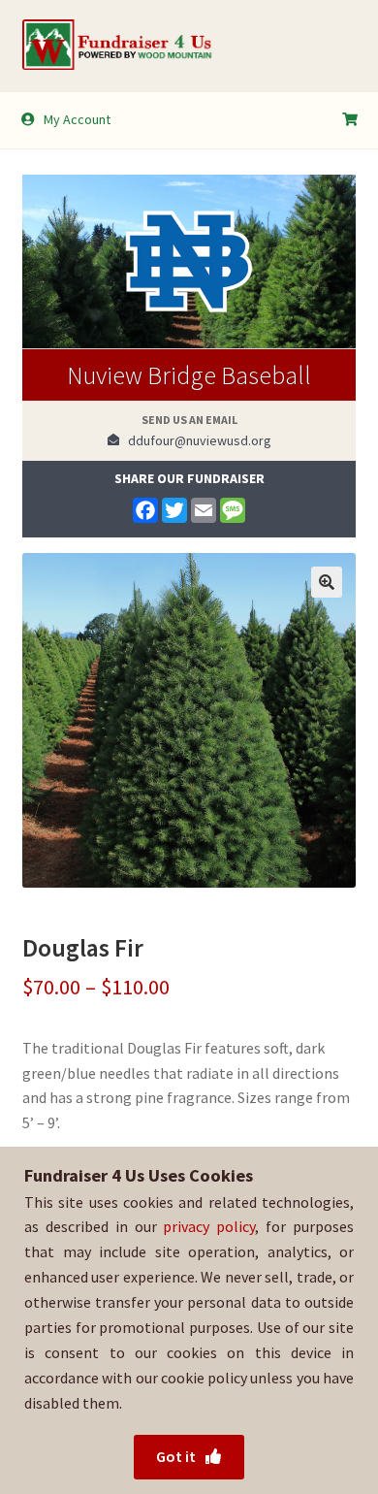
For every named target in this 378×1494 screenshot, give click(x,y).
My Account (77, 119)
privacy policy (209, 1226)
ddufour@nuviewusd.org (195, 440)
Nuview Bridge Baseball (189, 375)
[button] (326, 582)
